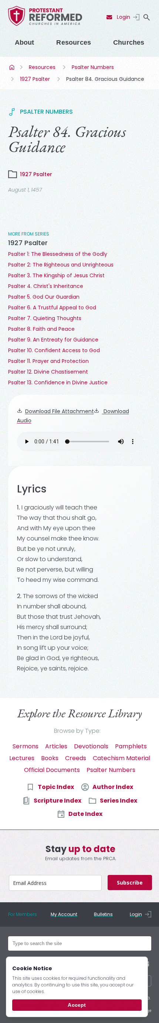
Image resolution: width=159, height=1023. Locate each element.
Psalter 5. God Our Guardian (44, 297)
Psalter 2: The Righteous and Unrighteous (61, 264)
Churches (128, 42)
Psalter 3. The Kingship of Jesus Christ (56, 275)
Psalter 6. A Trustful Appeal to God (52, 307)
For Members (22, 914)
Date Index (85, 814)
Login (123, 17)
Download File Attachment (59, 411)
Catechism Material (121, 758)
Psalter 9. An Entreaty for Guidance (53, 339)
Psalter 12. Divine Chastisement (48, 371)
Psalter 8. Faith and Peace (41, 329)
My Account (64, 914)
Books (49, 758)
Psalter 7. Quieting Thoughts (44, 318)
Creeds (75, 758)
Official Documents (52, 770)
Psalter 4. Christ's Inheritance (45, 286)
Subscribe (130, 882)
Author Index (112, 787)
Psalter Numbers (93, 67)
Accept (77, 1005)
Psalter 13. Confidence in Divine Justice (58, 382)
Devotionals (91, 746)
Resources (73, 42)
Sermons (25, 746)
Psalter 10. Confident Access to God (54, 350)
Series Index (118, 800)
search (146, 17)
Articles (56, 746)
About (24, 42)
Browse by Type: (77, 731)
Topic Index (56, 787)
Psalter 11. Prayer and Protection (48, 361)
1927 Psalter (35, 79)
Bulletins (103, 914)
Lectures (21, 758)
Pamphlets (131, 746)
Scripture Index (57, 800)
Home (12, 67)
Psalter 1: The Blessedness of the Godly (57, 254)
